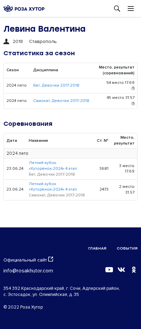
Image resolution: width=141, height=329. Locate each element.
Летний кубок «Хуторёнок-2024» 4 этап (53, 165)
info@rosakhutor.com (28, 270)
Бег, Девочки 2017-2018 (56, 85)
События (127, 248)
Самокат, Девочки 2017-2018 (61, 100)
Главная (97, 248)
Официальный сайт (25, 260)
